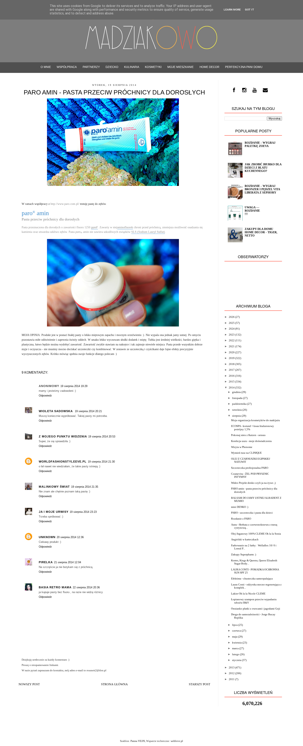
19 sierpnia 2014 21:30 (101, 461)
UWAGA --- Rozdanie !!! (252, 211)
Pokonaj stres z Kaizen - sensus (248, 435)
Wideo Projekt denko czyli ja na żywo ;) (253, 482)
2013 (232, 667)
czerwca (236, 630)
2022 (232, 340)
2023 (232, 334)
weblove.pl (177, 741)
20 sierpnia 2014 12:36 (70, 537)
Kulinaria (131, 67)
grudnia (236, 392)
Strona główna (114, 684)
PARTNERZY (91, 67)
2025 (232, 322)
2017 (232, 369)
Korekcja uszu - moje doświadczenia (251, 441)
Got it (249, 9)
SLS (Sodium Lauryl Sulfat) (148, 231)
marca (235, 648)
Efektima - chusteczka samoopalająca (252, 578)
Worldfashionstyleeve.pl (63, 461)
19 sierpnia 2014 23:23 (83, 511)
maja (234, 636)
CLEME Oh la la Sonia (268, 533)
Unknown (47, 537)
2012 (232, 673)
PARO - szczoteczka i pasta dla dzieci (252, 512)
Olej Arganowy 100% (243, 533)
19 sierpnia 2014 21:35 (84, 486)
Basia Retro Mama (55, 587)
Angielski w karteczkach (244, 539)
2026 (232, 316)
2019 (232, 358)
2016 (232, 375)
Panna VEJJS (137, 741)
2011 (232, 679)
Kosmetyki (153, 67)
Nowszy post (29, 684)
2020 (232, 352)
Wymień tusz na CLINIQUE (246, 452)
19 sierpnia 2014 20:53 (101, 436)
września (237, 409)
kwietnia (237, 642)
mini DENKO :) (239, 506)
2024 (232, 328)
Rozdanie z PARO (241, 518)
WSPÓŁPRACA (67, 67)
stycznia (236, 660)
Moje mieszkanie (180, 67)
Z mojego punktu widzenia (63, 436)
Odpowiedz (45, 395)
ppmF (94, 227)
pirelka (46, 562)
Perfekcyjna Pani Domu (243, 67)
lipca (235, 624)
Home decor (209, 67)
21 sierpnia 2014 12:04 (67, 562)
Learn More (232, 9)
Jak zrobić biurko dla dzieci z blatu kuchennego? (263, 168)
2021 (232, 346)
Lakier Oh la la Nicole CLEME (248, 593)
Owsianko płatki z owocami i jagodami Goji (255, 608)
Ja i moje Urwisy (53, 511)
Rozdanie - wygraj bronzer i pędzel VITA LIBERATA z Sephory (262, 189)
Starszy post (199, 684)
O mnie (46, 67)
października (239, 403)
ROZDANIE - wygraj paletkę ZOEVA (260, 144)
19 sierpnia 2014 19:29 (73, 386)
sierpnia (236, 415)
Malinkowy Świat (54, 486)
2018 (232, 364)
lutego (235, 654)
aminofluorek (125, 227)
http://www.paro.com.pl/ (64, 203)
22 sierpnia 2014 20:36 (86, 587)
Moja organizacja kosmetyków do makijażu (255, 420)
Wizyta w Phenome (241, 447)
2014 (232, 387)
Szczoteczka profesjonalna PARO (249, 467)
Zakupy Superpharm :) (243, 554)
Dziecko (112, 67)
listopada (237, 398)
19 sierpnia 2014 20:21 (88, 411)
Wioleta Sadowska (56, 411)
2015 (232, 381)
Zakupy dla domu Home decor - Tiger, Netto (261, 232)
